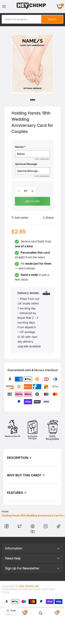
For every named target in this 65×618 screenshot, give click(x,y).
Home (5, 511)
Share (50, 217)
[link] (40, 613)
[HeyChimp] (31, 6)
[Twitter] (20, 527)
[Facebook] (7, 527)
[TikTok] (58, 527)
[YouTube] (32, 532)
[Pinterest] (33, 527)
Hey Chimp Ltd (28, 586)
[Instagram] (46, 527)
